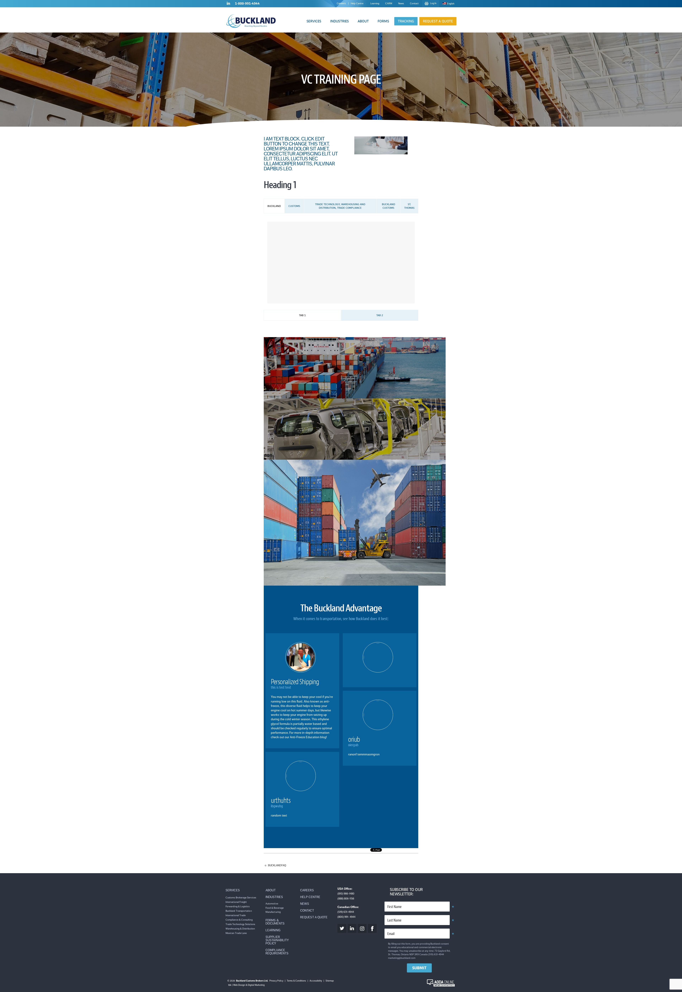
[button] (314, 21)
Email (390, 934)
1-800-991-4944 (247, 3)
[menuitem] (448, 3)
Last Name (394, 920)
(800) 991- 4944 (346, 916)
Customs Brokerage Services (241, 897)
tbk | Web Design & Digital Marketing (246, 985)
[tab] (274, 206)
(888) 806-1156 (345, 898)
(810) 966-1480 (345, 893)
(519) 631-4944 (345, 911)
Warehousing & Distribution (240, 928)
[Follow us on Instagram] (362, 928)
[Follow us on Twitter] (341, 928)
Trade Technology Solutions (240, 924)
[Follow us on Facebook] (372, 928)
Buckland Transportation (239, 910)
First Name (394, 907)
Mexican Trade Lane (236, 933)
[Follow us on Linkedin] (228, 4)
